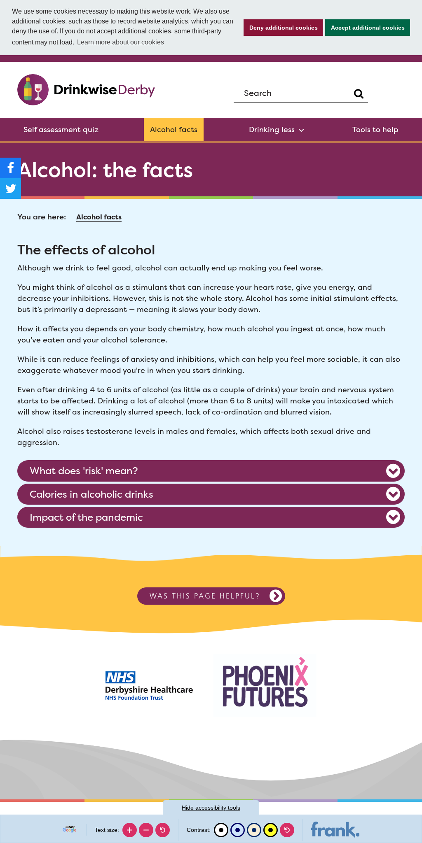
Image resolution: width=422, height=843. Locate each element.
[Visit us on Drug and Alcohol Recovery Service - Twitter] (10, 188)
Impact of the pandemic (86, 517)
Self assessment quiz (60, 129)
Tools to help (375, 129)
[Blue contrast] (237, 830)
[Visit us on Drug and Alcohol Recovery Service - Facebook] (10, 168)
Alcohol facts (173, 129)
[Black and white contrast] (221, 830)
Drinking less (272, 129)
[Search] (358, 93)
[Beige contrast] (254, 830)
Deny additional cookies (281, 27)
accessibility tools (211, 807)
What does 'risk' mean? (84, 470)
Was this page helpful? (205, 596)
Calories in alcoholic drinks (91, 494)
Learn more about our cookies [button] (120, 42)
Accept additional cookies (365, 27)
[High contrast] (270, 830)
